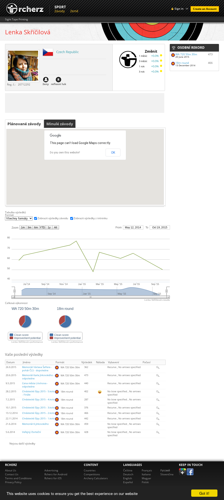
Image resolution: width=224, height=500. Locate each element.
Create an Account (205, 9)
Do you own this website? (65, 152)
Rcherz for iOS (53, 478)
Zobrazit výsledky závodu (53, 218)
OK (113, 152)
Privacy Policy (13, 482)
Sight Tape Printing (16, 19)
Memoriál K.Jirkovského (35, 423)
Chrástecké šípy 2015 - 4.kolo (38, 399)
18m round (182, 63)
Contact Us (11, 474)
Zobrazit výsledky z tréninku (90, 218)
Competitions (92, 474)
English (127, 478)
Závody (59, 11)
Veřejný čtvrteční (31, 432)
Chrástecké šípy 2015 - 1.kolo (38, 418)
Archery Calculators (96, 478)
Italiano (146, 474)
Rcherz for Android (55, 474)
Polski (145, 482)
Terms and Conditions (18, 478)
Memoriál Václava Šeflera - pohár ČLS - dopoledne (37, 369)
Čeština (127, 470)
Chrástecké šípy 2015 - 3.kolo (38, 407)
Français (147, 470)
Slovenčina (166, 474)
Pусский (165, 470)
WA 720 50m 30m (186, 54)
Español (128, 482)
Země (74, 11)
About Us (10, 470)
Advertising (51, 470)
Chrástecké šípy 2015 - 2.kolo (38, 413)
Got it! (204, 493)
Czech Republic (67, 52)
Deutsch (128, 474)
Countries (90, 470)
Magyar (146, 478)
